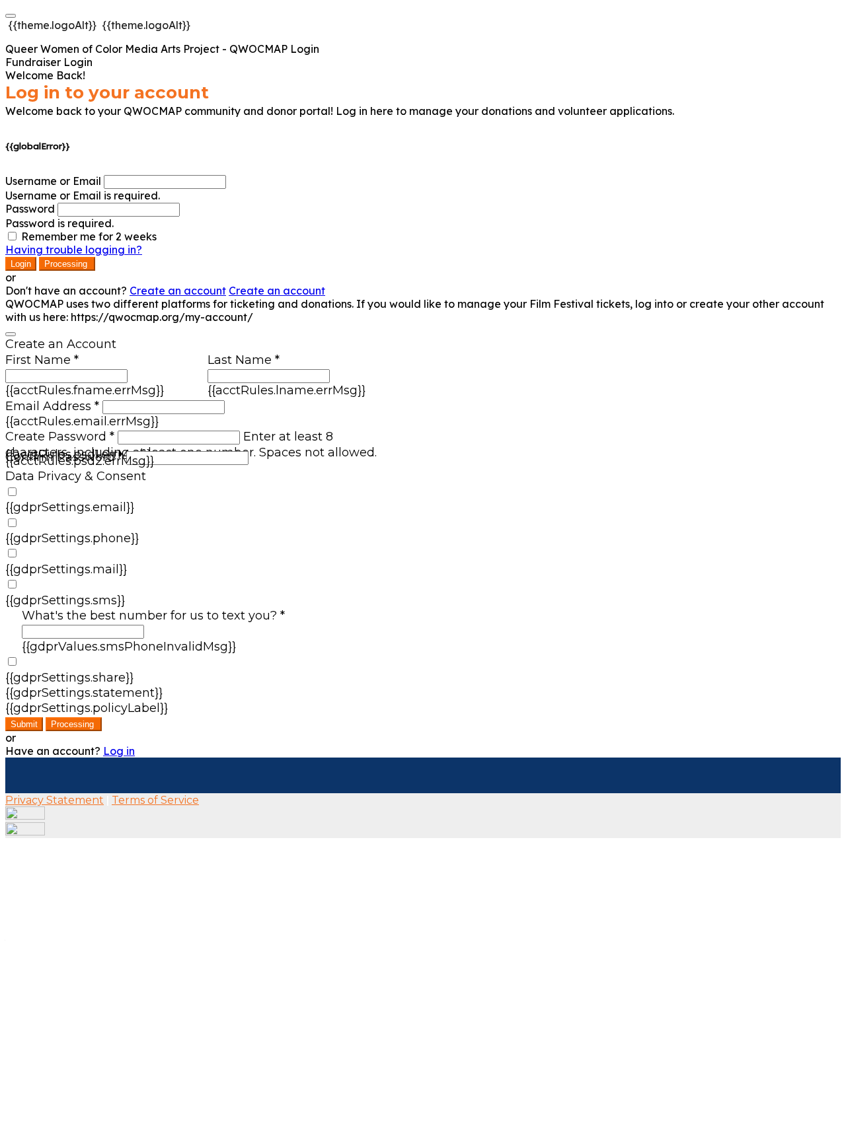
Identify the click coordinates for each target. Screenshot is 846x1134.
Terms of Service (155, 800)
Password (30, 208)
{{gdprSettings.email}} (69, 507)
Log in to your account (107, 92)
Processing (67, 264)
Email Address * (52, 406)
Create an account (178, 290)
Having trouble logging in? (73, 249)
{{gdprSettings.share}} (69, 677)
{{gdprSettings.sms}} (65, 600)
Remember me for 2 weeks (89, 236)
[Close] (10, 334)
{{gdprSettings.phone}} (72, 538)
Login (21, 264)
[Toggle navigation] (10, 16)
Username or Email (53, 181)
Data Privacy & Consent (75, 476)
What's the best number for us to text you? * (153, 615)
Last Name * (244, 360)
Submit (24, 724)
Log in (119, 751)
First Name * (42, 360)
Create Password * (59, 436)
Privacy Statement (54, 800)
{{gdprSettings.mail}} (66, 569)
